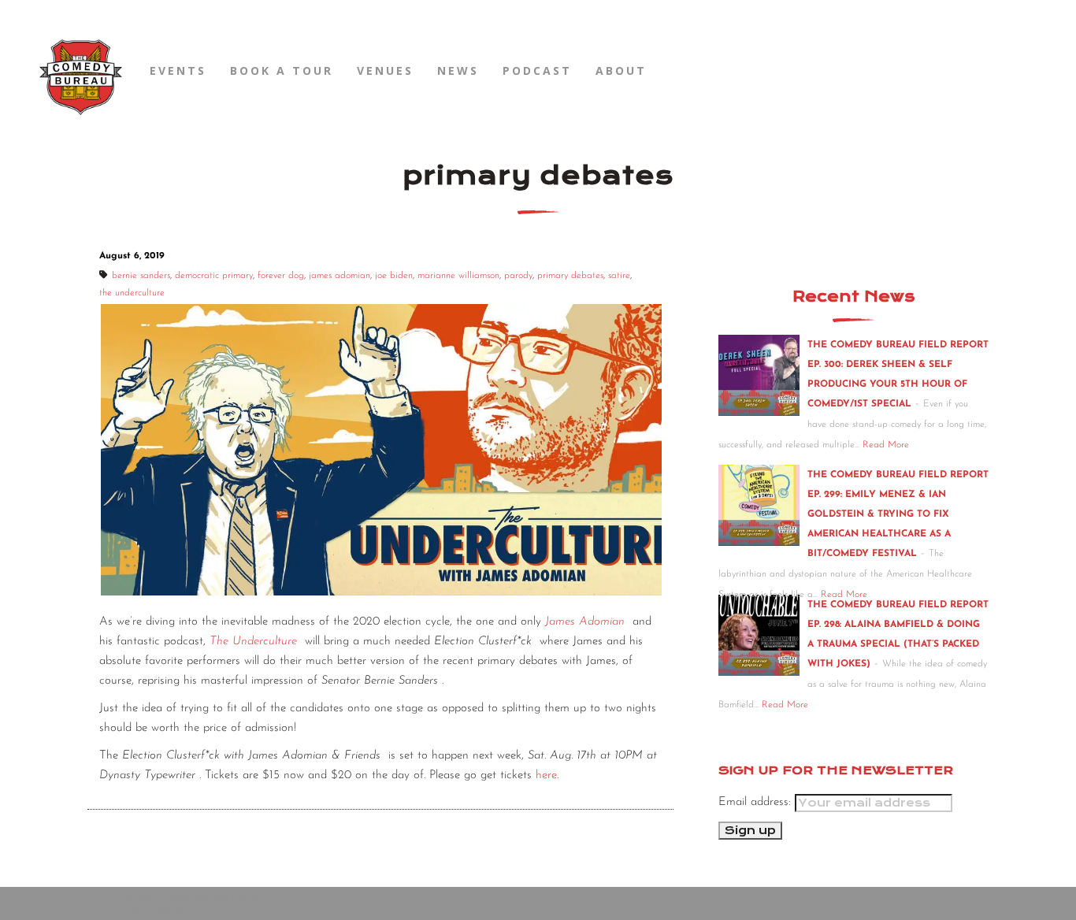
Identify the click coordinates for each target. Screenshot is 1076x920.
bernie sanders (141, 275)
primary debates (570, 275)
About (621, 70)
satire (619, 275)
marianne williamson (458, 275)
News (458, 70)
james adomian (339, 275)
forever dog (281, 275)
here (546, 775)
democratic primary (214, 275)
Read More (886, 445)
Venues (385, 70)
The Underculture (253, 641)
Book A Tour (281, 70)
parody (518, 275)
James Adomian (585, 622)
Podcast (537, 70)
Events (178, 70)
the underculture (132, 293)
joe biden (394, 275)
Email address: (756, 802)
